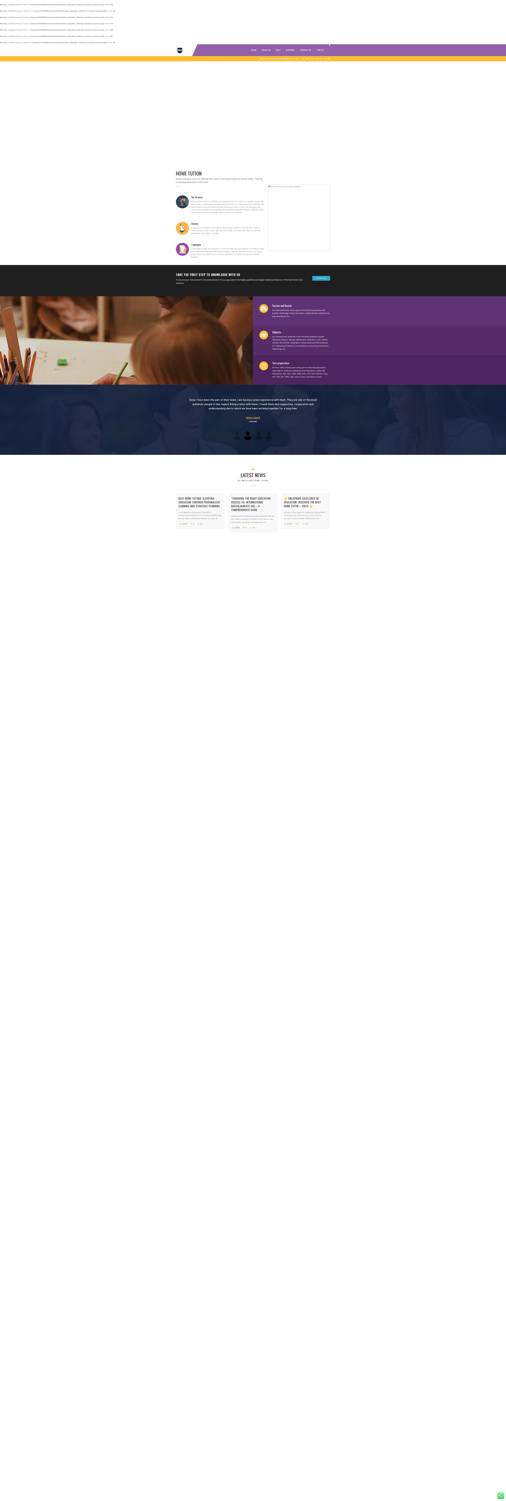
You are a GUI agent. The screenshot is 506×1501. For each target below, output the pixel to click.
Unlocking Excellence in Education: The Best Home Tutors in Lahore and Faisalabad (252, 502)
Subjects (276, 332)
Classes (194, 223)
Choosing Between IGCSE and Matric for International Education (196, 502)
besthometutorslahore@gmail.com (280, 59)
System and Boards (282, 306)
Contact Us (321, 278)
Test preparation (280, 363)
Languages (196, 244)
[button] (328, 414)
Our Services (197, 197)
